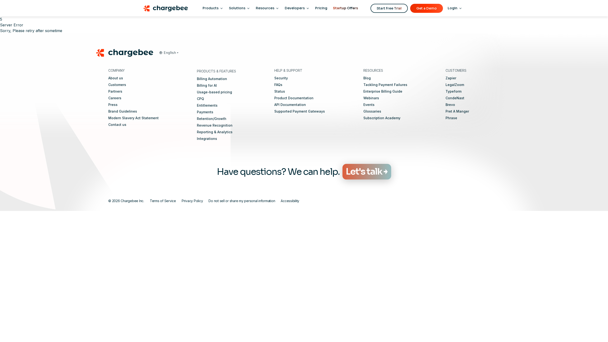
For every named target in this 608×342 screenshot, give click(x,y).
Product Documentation (294, 98)
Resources (265, 8)
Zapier (451, 78)
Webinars (371, 98)
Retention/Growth (211, 119)
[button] (168, 53)
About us (115, 78)
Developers (295, 8)
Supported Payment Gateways (299, 111)
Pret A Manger (457, 111)
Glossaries (372, 111)
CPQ (200, 99)
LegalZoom (455, 85)
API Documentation (290, 105)
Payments (205, 112)
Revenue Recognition (215, 125)
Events (369, 105)
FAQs (278, 85)
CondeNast (455, 98)
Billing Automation (212, 79)
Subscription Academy (381, 118)
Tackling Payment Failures (385, 85)
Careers (114, 98)
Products (210, 8)
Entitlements (207, 105)
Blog (367, 78)
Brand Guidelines (122, 111)
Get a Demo (426, 8)
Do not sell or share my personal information (242, 201)
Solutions (237, 8)
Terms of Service (163, 201)
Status (279, 91)
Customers (117, 85)
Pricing (321, 8)
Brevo (450, 105)
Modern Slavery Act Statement (133, 118)
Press (113, 105)
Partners (115, 91)
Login (452, 8)
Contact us (117, 125)
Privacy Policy (192, 201)
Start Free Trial (389, 8)
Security (281, 78)
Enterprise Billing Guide (382, 91)
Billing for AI (207, 85)
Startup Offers (345, 8)
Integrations (207, 139)
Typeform (453, 91)
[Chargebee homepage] (165, 8)
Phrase (451, 118)
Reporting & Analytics (215, 132)
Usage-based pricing (214, 92)
